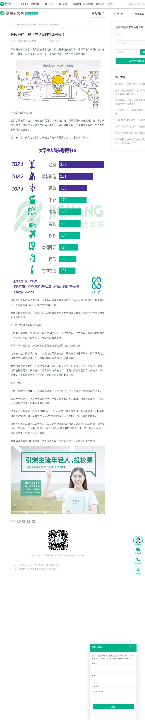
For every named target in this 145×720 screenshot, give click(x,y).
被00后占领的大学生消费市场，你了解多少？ (38, 569)
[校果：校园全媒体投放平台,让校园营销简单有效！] (58, 480)
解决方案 (63, 4)
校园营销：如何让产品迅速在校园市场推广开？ (39, 565)
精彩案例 (77, 4)
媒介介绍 (49, 4)
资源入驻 (100, 4)
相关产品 (111, 4)
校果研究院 (88, 4)
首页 (13, 24)
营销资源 (35, 4)
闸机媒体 (24, 4)
